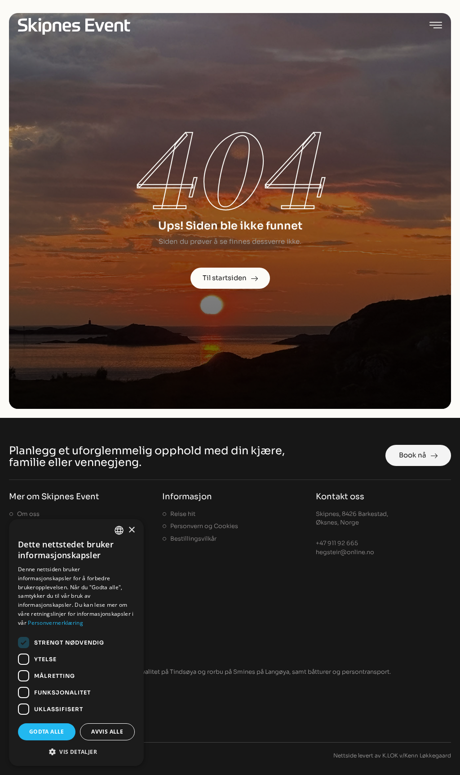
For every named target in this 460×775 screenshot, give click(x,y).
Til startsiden (225, 277)
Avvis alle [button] (107, 731)
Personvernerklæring (55, 623)
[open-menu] (435, 26)
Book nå (412, 455)
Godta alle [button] (46, 731)
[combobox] (119, 530)
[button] (76, 751)
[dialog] (76, 642)
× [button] (131, 530)
